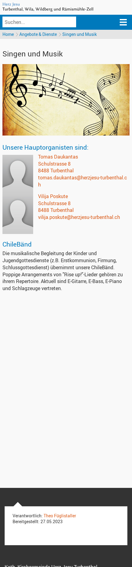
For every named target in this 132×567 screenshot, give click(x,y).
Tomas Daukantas (58, 156)
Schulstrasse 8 (54, 163)
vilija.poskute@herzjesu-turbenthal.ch (79, 217)
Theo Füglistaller (60, 516)
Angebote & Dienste (38, 34)
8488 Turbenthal (56, 170)
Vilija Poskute (53, 196)
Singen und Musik (79, 34)
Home (8, 34)
